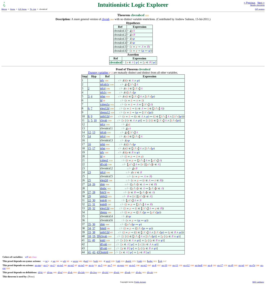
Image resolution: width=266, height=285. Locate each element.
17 (93, 148)
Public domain (140, 282)
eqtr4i (103, 200)
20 (89, 208)
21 (89, 204)
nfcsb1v (104, 84)
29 (89, 196)
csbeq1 (104, 160)
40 (93, 240)
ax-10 (164, 265)
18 (89, 236)
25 (89, 180)
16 (89, 144)
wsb (96, 261)
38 (93, 232)
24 (89, 184)
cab (118, 261)
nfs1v (103, 92)
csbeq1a (104, 104)
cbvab (103, 120)
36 (93, 224)
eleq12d (104, 108)
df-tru (49, 272)
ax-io (91, 265)
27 (89, 192)
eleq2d (104, 180)
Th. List (33, 9)
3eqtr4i (104, 252)
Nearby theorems (257, 5)
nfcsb (103, 132)
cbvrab (105, 19)
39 (98, 236)
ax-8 (154, 265)
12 (89, 132)
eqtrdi (103, 204)
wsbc (150, 261)
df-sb (70, 272)
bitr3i (103, 192)
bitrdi (103, 228)
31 (93, 204)
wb (64, 261)
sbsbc (103, 188)
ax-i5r (252, 265)
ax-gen (120, 265)
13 (93, 132)
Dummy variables (98, 72)
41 (89, 252)
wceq (75, 261)
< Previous (249, 2)
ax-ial (241, 265)
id (101, 100)
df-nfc (116, 272)
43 (98, 252)
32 (93, 208)
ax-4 (210, 265)
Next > (261, 2)
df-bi (40, 272)
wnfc (129, 261)
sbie (102, 184)
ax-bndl (198, 265)
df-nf (60, 272)
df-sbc (139, 272)
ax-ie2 (144, 265)
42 (93, 252)
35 (89, 224)
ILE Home (22, 9)
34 (89, 228)
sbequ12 (105, 112)
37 (93, 228)
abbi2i (103, 196)
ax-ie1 (132, 265)
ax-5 (100, 265)
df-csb (103, 164)
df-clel (105, 272)
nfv (102, 80)
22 (89, 200)
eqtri (102, 240)
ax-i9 (230, 265)
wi (46, 261)
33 (89, 232)
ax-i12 (186, 265)
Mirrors (4, 9)
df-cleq (93, 272)
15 (89, 148)
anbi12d (104, 116)
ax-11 (175, 265)
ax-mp (38, 265)
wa (54, 261)
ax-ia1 (60, 265)
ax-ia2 (71, 265)
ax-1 (45, 265)
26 (93, 184)
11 (89, 240)
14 (89, 136)
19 (93, 236)
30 (93, 200)
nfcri (102, 88)
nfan (102, 96)
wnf (86, 261)
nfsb (102, 144)
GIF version (260, 9)
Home (12, 9)
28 (93, 192)
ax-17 (220, 265)
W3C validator (258, 282)
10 (95, 120)
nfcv (102, 124)
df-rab (103, 244)
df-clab (81, 272)
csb (160, 261)
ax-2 (52, 265)
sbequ (103, 212)
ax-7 (110, 265)
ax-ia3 (81, 265)
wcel (108, 261)
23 (89, 172)
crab (140, 261)
